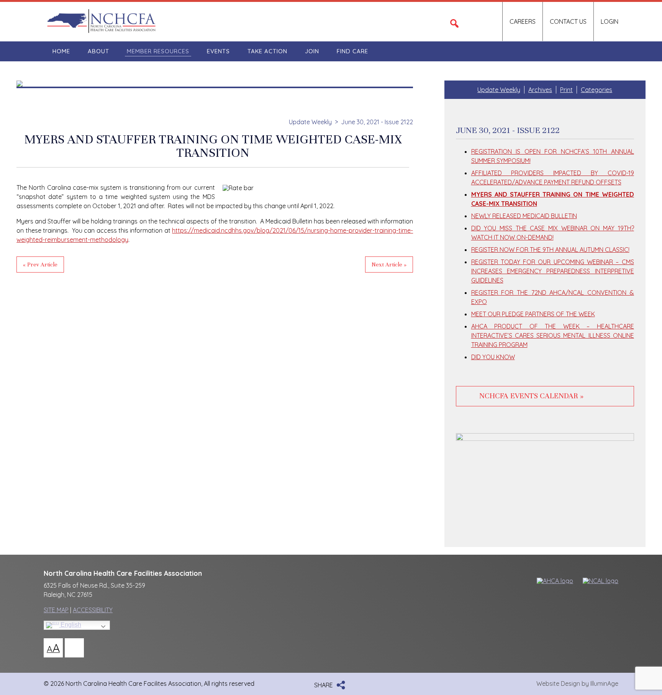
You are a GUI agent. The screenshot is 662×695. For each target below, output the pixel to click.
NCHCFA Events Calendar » (531, 396)
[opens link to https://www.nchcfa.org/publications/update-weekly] (214, 84)
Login (609, 21)
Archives (540, 90)
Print (566, 90)
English (70, 624)
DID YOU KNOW (493, 357)
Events (218, 51)
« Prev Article (40, 264)
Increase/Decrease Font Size (53, 648)
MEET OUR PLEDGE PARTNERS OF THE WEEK (533, 314)
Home (61, 51)
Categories (596, 90)
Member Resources (158, 51)
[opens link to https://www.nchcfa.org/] (101, 31)
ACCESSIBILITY (93, 610)
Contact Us (568, 21)
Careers (523, 21)
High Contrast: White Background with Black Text (74, 647)
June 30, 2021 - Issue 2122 (377, 122)
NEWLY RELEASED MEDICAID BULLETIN (524, 216)
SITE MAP (56, 610)
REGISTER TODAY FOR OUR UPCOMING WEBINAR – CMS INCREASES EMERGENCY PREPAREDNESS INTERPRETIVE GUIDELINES (552, 271)
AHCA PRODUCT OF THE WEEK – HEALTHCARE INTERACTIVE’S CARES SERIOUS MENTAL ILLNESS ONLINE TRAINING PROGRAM (552, 335)
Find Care (352, 51)
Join (312, 51)
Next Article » (389, 264)
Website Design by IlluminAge (577, 683)
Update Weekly (310, 122)
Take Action (267, 51)
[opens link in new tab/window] (551, 581)
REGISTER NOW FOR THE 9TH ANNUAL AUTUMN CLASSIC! (550, 249)
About (98, 51)
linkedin (488, 21)
